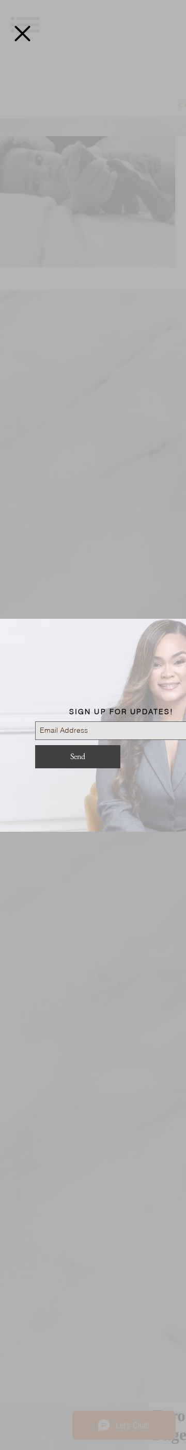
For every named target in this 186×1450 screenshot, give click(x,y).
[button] (22, 33)
